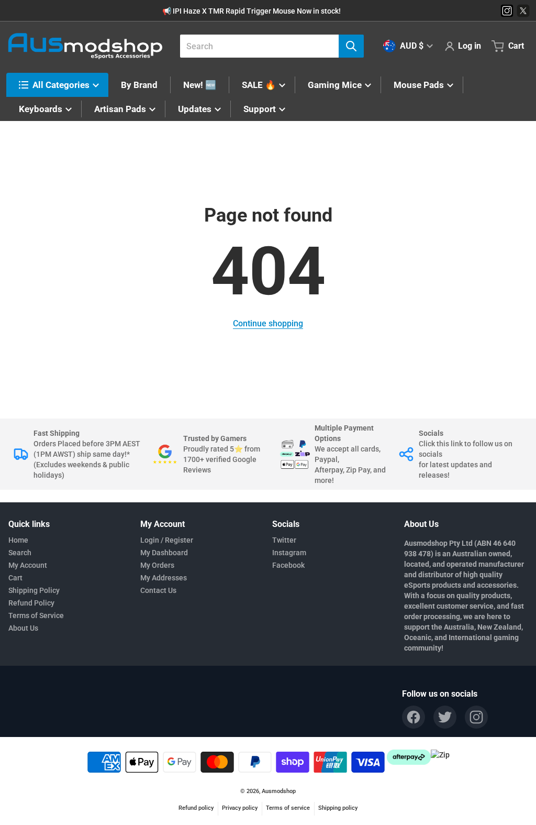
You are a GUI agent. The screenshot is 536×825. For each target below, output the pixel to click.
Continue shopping (268, 323)
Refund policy (196, 808)
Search (19, 552)
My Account (27, 565)
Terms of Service (36, 615)
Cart (15, 578)
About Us (23, 628)
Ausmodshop (279, 791)
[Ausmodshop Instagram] (506, 10)
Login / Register (166, 540)
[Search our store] (351, 46)
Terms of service (288, 808)
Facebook (288, 565)
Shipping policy (338, 808)
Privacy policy (240, 808)
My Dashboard (164, 552)
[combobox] (267, 46)
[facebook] (413, 717)
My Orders (157, 565)
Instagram (289, 552)
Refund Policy (31, 603)
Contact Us (158, 590)
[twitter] (444, 717)
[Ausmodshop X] (523, 10)
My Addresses (163, 578)
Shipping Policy (34, 590)
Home (18, 540)
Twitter (284, 540)
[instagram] (476, 717)
